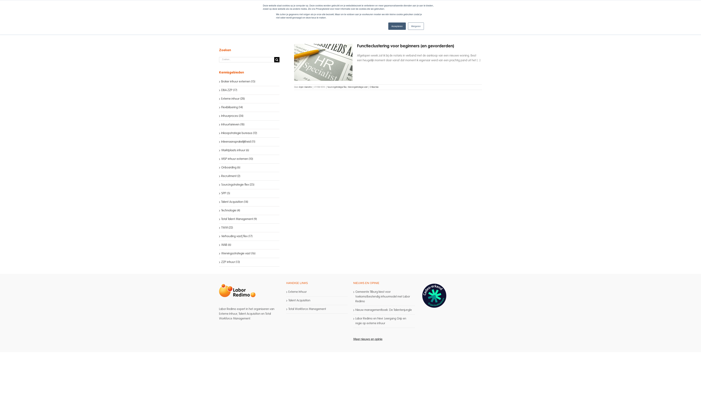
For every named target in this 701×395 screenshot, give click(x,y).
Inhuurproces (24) (232, 116)
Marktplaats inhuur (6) (235, 150)
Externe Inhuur (297, 292)
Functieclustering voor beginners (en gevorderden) (405, 46)
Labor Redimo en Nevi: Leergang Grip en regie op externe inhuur (380, 321)
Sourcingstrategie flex (337, 87)
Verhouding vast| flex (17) (236, 236)
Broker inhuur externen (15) (238, 81)
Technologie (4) (230, 210)
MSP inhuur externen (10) (237, 159)
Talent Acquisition (299, 300)
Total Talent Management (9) (239, 219)
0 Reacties (374, 87)
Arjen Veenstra (305, 87)
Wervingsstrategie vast (357, 87)
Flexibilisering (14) (232, 107)
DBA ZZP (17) (229, 90)
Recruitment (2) (230, 176)
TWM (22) (227, 227)
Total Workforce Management (307, 309)
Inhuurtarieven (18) (232, 124)
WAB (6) (226, 245)
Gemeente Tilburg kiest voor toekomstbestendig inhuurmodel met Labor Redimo (382, 296)
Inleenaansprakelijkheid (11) (238, 141)
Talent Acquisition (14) (234, 202)
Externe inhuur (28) (233, 98)
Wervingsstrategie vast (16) (238, 253)
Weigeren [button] (416, 26)
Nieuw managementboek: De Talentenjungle (383, 310)
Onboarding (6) (230, 167)
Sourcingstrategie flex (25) (237, 184)
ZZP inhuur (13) (230, 262)
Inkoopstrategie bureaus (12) (239, 133)
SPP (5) (225, 193)
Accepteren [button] (397, 26)
